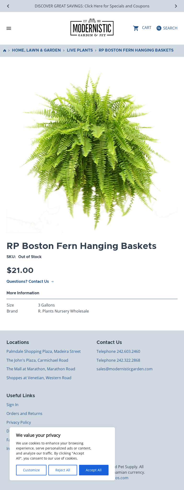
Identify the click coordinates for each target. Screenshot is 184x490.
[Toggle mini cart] (142, 28)
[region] (62, 453)
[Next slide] (176, 6)
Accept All (94, 470)
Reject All (62, 470)
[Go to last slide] (8, 6)
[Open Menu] (8, 28)
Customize (31, 470)
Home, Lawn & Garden (36, 50)
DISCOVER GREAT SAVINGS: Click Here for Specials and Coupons (92, 6)
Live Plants (80, 50)
